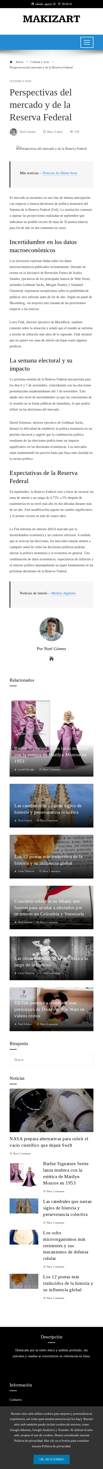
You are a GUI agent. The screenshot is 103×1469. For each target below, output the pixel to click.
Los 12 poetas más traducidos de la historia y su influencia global (68, 1283)
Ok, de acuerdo (52, 1459)
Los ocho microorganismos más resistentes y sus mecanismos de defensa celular (65, 1245)
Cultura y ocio (20, 81)
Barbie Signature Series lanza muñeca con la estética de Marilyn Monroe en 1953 (50, 755)
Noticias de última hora (59, 173)
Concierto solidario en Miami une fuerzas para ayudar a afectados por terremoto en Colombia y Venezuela (49, 908)
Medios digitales (63, 593)
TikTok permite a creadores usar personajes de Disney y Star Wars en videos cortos (49, 1009)
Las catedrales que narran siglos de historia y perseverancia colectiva (67, 1208)
